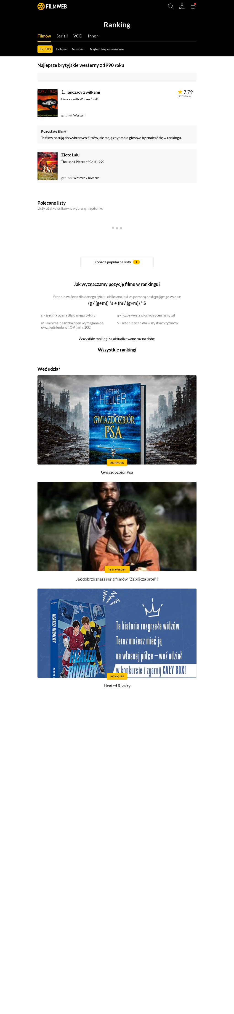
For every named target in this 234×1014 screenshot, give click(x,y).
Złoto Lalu (70, 154)
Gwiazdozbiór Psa (117, 472)
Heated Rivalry (117, 685)
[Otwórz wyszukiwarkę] (171, 6)
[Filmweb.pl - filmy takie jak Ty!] (52, 6)
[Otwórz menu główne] (193, 6)
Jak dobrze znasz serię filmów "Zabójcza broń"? (117, 578)
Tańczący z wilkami (83, 92)
